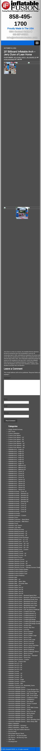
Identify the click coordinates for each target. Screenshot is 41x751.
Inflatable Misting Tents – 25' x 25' (18, 547)
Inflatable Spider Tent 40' (15, 591)
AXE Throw (11, 431)
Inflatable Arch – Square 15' (16, 479)
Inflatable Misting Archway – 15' (17, 533)
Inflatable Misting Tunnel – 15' (17, 555)
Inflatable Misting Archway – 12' (17, 531)
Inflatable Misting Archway (16, 529)
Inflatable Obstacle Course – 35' (18, 561)
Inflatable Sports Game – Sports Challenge (21, 649)
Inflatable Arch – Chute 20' (16, 473)
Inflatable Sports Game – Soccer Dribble (20, 633)
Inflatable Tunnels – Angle (16, 679)
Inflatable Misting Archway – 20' (17, 535)
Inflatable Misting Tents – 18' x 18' (18, 543)
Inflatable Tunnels (13, 671)
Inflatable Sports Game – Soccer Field (19, 637)
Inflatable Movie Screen (15, 557)
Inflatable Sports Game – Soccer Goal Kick (21, 643)
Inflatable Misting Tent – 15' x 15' (18, 541)
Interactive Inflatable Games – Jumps (19, 709)
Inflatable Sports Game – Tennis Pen (19, 657)
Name (6, 399)
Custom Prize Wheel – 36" (16, 441)
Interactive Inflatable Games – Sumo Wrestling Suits (24, 719)
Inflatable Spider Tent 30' (15, 589)
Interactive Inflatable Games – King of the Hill (21, 711)
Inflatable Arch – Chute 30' (16, 477)
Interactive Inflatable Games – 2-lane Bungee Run (23, 689)
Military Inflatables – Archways (17, 725)
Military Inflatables (13, 723)
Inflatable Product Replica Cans (17, 571)
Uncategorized (12, 741)
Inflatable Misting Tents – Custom (18, 549)
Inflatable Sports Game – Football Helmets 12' (22, 615)
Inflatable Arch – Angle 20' (16, 451)
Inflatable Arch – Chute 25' (16, 475)
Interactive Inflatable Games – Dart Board (20, 701)
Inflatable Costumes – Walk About (18, 521)
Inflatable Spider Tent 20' (15, 587)
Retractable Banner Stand (16, 733)
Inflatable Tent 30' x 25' (15, 669)
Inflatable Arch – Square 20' (16, 481)
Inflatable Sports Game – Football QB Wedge (22, 619)
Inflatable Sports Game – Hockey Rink (19, 625)
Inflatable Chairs (13, 517)
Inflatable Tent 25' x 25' (15, 667)
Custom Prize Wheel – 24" (16, 437)
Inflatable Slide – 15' (14, 579)
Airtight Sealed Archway (15, 429)
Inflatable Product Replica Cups (17, 573)
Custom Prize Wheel (14, 435)
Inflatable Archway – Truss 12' (17, 505)
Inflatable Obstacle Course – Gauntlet (19, 565)
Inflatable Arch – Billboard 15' (17, 465)
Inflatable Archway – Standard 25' (18, 497)
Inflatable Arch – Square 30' (16, 485)
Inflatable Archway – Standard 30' (18, 499)
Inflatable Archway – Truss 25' (17, 511)
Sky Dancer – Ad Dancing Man (17, 735)
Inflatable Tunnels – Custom (16, 681)
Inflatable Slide (12, 577)
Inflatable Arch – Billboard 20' (17, 467)
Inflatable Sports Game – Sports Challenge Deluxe (23, 651)
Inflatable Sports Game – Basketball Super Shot (22, 605)
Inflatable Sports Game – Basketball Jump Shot (22, 603)
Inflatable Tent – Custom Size (17, 661)
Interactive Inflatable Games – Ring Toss (20, 715)
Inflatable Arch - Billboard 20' (25, 57)
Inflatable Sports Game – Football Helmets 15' (22, 617)
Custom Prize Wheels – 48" (16, 445)
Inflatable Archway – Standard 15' (18, 493)
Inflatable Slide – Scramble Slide (18, 583)
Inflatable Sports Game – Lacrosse (18, 629)
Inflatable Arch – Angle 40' (16, 459)
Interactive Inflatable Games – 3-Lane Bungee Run (23, 691)
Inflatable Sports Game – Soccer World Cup (21, 647)
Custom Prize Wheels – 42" (16, 443)
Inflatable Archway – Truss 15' (17, 507)
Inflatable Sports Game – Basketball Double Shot (23, 599)
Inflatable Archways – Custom (17, 515)
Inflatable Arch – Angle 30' (16, 455)
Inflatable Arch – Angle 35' (16, 457)
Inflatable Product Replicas (16, 575)
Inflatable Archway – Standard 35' (18, 501)
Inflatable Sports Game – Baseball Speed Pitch (22, 595)
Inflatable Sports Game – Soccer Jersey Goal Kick (23, 645)
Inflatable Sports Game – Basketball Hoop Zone (22, 601)
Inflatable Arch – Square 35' (16, 487)
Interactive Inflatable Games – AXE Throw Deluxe (23, 695)
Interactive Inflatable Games (16, 687)
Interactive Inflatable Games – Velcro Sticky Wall (22, 721)
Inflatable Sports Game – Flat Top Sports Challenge (23, 609)
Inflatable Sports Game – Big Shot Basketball (21, 607)
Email (5, 406)
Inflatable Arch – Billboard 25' (17, 469)
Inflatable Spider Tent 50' (15, 593)
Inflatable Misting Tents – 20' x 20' (18, 545)
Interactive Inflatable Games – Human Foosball (22, 703)
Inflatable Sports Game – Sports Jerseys (20, 653)
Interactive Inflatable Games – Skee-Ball (20, 717)
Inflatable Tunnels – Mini (15, 683)
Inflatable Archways (14, 513)
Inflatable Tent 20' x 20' (15, 665)
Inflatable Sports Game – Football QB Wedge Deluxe (24, 621)
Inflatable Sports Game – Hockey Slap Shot (21, 627)
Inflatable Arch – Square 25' (16, 483)
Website (6, 413)
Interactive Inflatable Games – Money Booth (21, 713)
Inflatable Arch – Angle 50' (16, 461)
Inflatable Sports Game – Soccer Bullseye (20, 631)
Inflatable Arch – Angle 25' (16, 453)
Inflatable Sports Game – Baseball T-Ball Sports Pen (24, 597)
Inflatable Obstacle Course (16, 559)
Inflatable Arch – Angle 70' (16, 463)
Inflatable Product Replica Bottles (18, 569)
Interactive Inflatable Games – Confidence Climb (22, 697)
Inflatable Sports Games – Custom (18, 659)
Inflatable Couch (13, 523)
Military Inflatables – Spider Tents (18, 727)
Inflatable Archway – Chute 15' (17, 491)
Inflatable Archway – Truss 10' (17, 503)
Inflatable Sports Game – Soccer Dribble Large (22, 635)
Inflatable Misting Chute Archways (18, 537)
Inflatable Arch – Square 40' (16, 489)
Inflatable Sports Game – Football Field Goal (21, 611)
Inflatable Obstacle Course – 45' (18, 563)
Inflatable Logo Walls (14, 527)
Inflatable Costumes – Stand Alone (18, 519)
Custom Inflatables (14, 433)
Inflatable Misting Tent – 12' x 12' (18, 539)
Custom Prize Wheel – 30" (16, 439)
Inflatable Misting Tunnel (15, 551)
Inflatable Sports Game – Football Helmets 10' (22, 613)
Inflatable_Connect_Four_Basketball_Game (21, 685)
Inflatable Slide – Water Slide (17, 581)
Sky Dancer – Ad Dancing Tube (17, 737)
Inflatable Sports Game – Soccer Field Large (21, 639)
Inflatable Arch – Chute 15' (16, 471)
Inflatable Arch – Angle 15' (16, 449)
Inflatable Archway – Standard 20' (18, 495)
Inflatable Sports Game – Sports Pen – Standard (22, 655)
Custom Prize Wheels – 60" (16, 447)
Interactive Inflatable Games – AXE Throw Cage (22, 693)
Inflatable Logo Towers (15, 525)
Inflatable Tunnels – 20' (15, 677)
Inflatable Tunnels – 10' (15, 673)
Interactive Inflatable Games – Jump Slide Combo (23, 707)
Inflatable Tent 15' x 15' (15, 663)
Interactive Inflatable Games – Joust (19, 705)
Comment (7, 378)
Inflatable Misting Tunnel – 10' (17, 553)
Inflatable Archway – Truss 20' (17, 509)
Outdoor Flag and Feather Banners (19, 729)
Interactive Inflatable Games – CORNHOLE (21, 699)
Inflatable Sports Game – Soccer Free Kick (21, 641)
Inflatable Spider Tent (14, 585)
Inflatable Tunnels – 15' (15, 675)
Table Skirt (11, 739)
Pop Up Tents (12, 731)
